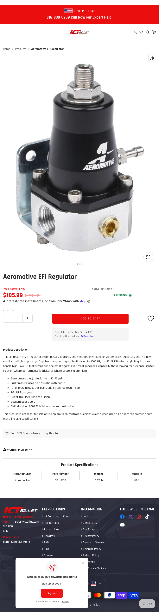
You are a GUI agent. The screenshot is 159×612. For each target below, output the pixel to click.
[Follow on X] (130, 516)
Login (86, 516)
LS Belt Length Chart (56, 516)
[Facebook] (122, 516)
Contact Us (89, 523)
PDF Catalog (51, 523)
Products (20, 49)
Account (135, 32)
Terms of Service (93, 542)
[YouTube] (122, 525)
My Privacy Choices (94, 568)
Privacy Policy (90, 536)
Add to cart (90, 319)
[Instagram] (139, 516)
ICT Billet (94, 605)
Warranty (88, 562)
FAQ (46, 542)
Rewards (49, 536)
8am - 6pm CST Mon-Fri (17, 542)
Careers (48, 555)
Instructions (51, 529)
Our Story (88, 529)
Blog (46, 549)
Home (6, 49)
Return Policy (90, 555)
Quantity (9, 310)
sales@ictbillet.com (27, 522)
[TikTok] (147, 516)
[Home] (79, 32)
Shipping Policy (91, 549)
